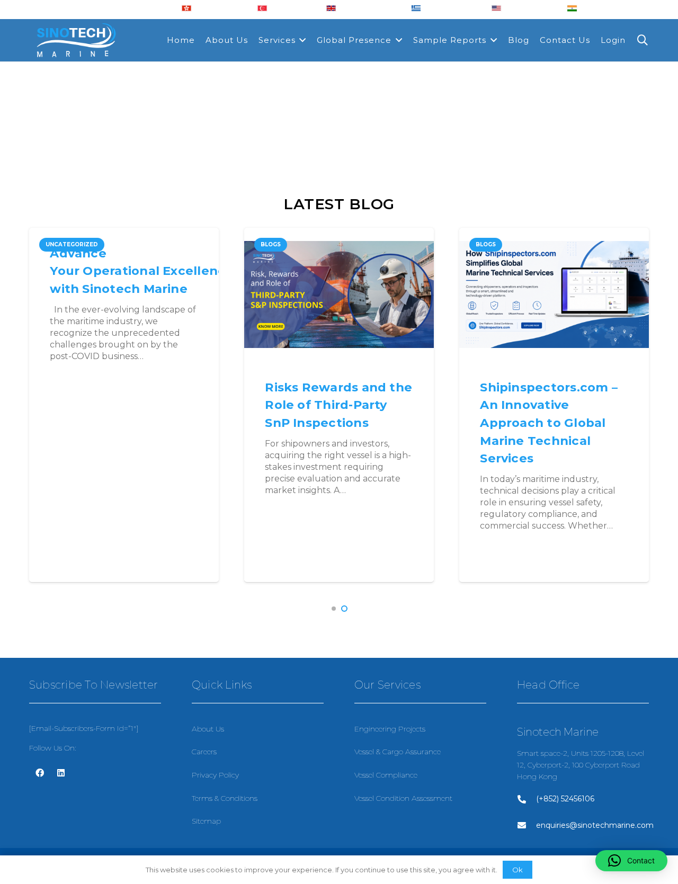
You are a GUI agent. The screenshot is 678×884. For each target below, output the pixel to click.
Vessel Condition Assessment (403, 798)
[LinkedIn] (61, 772)
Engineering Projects (389, 729)
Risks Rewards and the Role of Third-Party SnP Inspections (338, 405)
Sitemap (206, 821)
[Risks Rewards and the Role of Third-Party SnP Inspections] (339, 295)
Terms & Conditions (224, 798)
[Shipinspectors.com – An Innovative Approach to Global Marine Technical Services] (554, 295)
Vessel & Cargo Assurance (397, 751)
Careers (204, 751)
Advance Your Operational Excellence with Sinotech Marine (141, 271)
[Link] (76, 40)
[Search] (642, 40)
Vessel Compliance (385, 775)
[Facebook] (39, 772)
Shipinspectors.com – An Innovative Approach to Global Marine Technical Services (548, 423)
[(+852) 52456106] (526, 799)
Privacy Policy (215, 775)
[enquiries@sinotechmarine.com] (526, 825)
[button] (333, 608)
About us (208, 729)
